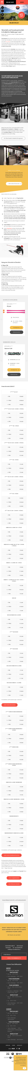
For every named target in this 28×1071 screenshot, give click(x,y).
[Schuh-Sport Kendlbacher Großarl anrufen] (2, 10)
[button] (14, 183)
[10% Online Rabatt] (21, 18)
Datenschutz (19, 1045)
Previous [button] (1, 319)
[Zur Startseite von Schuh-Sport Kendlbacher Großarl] (21, 9)
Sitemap (13, 1045)
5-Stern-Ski (4, 275)
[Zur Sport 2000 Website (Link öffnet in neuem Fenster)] (12, 1053)
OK (24, 1068)
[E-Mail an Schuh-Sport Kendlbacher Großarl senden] (2, 7)
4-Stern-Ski (4, 284)
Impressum (8, 1045)
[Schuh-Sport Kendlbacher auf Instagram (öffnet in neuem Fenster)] (19, 1048)
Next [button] (26, 319)
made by (10, 1048)
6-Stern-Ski (4, 265)
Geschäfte (8, 41)
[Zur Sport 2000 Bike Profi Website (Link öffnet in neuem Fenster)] (9, 1057)
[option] (14, 318)
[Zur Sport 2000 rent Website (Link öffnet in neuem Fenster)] (19, 1054)
